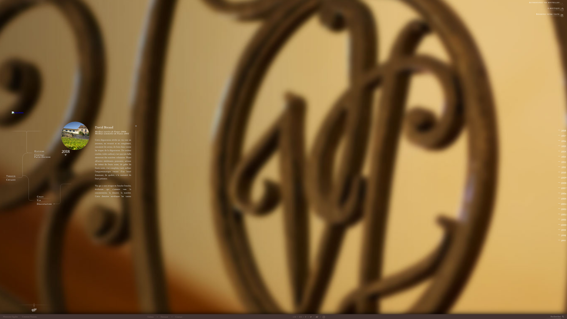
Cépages (11, 180)
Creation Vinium (29, 316)
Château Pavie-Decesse (42, 156)
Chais (40, 196)
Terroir (11, 176)
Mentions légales (10, 316)
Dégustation (44, 204)
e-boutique (554, 8)
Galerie (150, 316)
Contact (178, 316)
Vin (39, 200)
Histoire (39, 151)
